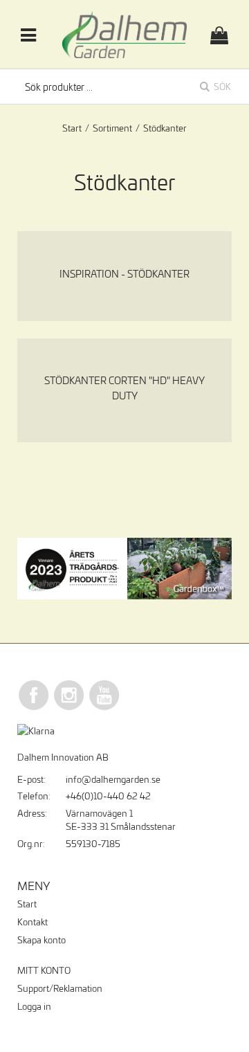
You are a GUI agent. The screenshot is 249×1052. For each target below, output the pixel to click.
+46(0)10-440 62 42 (108, 795)
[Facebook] (33, 708)
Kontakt (32, 921)
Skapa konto (41, 939)
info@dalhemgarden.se (113, 779)
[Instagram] (69, 708)
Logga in (34, 1006)
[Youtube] (104, 708)
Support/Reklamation (59, 988)
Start (72, 128)
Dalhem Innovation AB (63, 757)
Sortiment (112, 128)
